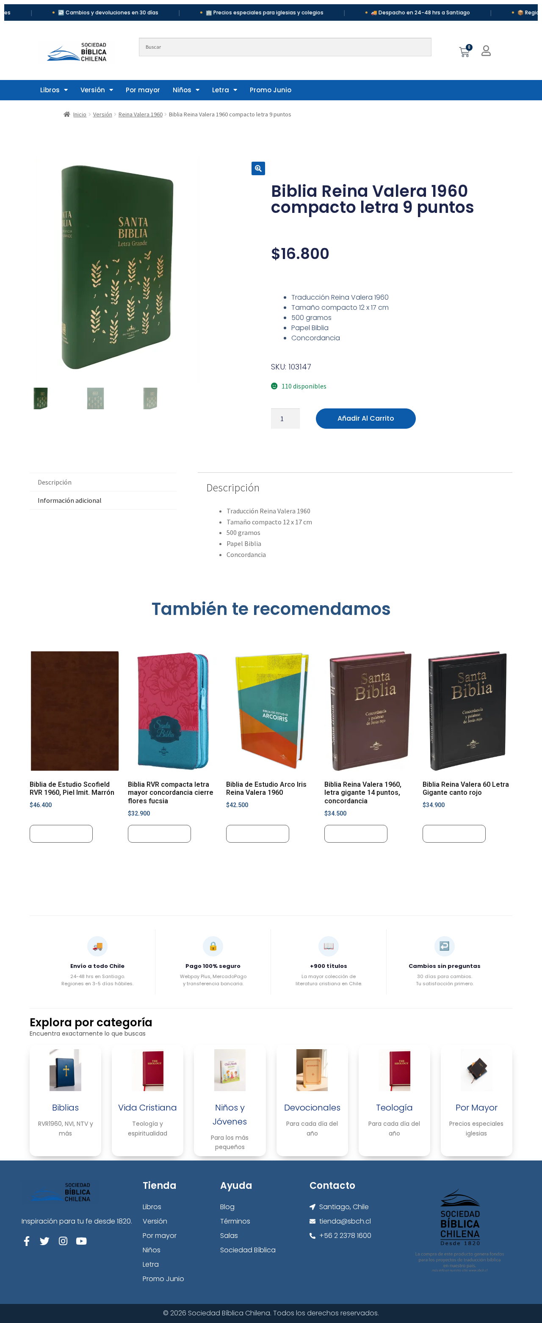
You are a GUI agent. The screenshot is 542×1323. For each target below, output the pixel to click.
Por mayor (143, 89)
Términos (235, 1221)
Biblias (65, 1108)
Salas (229, 1235)
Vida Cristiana (147, 1108)
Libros (50, 89)
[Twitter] (45, 1241)
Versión (92, 89)
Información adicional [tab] (70, 500)
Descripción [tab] (55, 482)
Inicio (79, 114)
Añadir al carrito (365, 418)
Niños (182, 89)
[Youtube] (81, 1241)
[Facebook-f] (26, 1241)
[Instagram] (63, 1241)
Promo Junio (270, 89)
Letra (220, 89)
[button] (258, 168)
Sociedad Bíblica (248, 1250)
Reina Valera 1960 (141, 114)
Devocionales (312, 1108)
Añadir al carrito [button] (61, 833)
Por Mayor (477, 1108)
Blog (227, 1207)
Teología (394, 1108)
